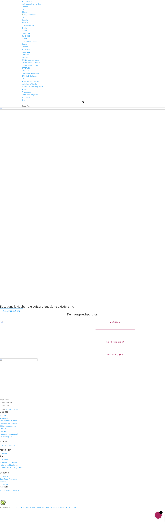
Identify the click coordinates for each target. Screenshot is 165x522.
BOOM (24, 31)
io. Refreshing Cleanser (30, 81)
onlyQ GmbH (115, 322)
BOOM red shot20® (7, 445)
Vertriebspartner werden (31, 4)
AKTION (25, 23)
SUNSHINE (26, 36)
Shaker (24, 44)
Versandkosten (58, 507)
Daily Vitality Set (28, 25)
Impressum (15, 507)
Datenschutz (30, 507)
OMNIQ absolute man (30, 65)
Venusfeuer (26, 52)
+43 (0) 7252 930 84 (115, 342)
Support (25, 7)
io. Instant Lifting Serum (31, 84)
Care (23, 79)
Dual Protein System (29, 41)
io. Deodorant (27, 89)
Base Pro (25, 57)
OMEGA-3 (3, 431)
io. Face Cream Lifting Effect (32, 87)
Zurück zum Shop (11, 310)
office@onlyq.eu (115, 354)
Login (24, 9)
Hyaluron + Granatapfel (31, 73)
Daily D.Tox (26, 33)
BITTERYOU (26, 68)
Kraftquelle (26, 97)
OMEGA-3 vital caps (29, 76)
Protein (24, 39)
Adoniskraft (26, 49)
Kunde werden (27, 1)
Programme (26, 92)
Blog (23, 100)
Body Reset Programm (30, 95)
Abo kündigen (71, 507)
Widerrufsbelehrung (44, 507)
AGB (22, 507)
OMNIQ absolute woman (31, 63)
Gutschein (26, 20)
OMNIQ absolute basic (30, 60)
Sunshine (25, 55)
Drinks (24, 28)
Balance (25, 47)
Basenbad (25, 71)
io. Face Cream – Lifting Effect (11, 468)
